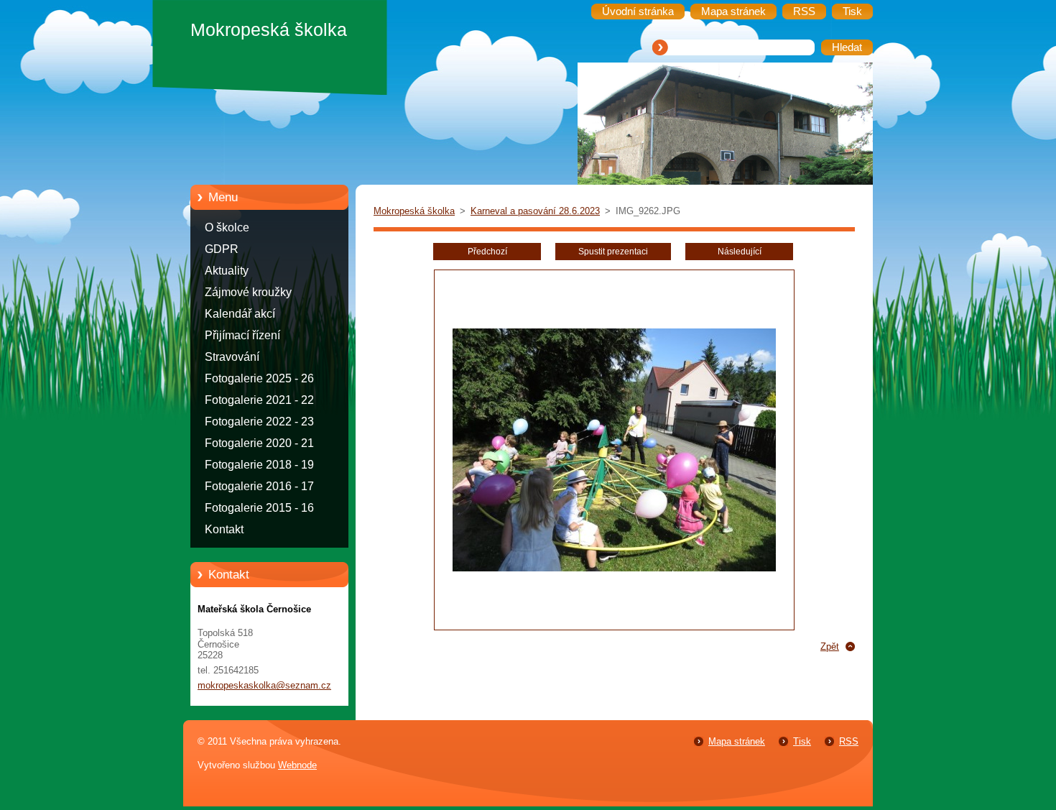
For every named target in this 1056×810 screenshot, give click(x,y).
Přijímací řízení (242, 335)
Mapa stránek (736, 741)
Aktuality (227, 270)
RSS (848, 741)
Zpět (829, 646)
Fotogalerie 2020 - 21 (259, 443)
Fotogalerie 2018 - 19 (259, 465)
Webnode (297, 765)
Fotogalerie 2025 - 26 (259, 378)
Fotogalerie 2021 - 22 (259, 400)
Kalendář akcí (240, 314)
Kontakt (224, 529)
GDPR (221, 249)
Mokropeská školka (414, 211)
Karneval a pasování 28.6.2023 (535, 211)
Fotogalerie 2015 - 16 (259, 508)
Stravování (232, 357)
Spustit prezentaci (613, 252)
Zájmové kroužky (248, 292)
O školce (227, 227)
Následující (739, 252)
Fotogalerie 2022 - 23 (259, 421)
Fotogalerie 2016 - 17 (259, 486)
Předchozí (487, 252)
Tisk (802, 741)
